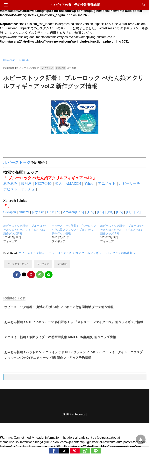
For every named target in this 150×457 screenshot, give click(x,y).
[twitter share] (24, 274)
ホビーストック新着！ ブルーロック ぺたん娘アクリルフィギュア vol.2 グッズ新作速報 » (76, 253)
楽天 (58, 183)
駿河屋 (26, 183)
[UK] (90, 211)
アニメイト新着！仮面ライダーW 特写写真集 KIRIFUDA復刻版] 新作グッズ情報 (60, 337)
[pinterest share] (31, 274)
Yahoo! (89, 183)
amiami (24, 211)
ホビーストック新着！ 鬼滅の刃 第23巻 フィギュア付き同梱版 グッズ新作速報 (59, 307)
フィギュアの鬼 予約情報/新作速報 (74, 4)
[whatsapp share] (40, 274)
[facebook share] (17, 274)
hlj (58, 211)
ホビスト (10, 189)
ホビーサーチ (129, 183)
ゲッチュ (28, 189)
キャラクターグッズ (18, 264)
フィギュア (47, 68)
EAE (50, 211)
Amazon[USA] (73, 211)
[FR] (110, 211)
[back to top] (141, 439)
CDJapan (9, 211)
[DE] (100, 211)
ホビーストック (17, 162)
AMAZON (73, 183)
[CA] (119, 211)
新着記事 (24, 60)
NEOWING (43, 183)
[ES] (137, 211)
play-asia (38, 211)
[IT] (129, 211)
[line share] (49, 274)
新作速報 (62, 264)
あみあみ (10, 183)
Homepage (9, 60)
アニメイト (107, 183)
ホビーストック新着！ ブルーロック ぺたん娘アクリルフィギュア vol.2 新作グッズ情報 (25, 229)
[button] (54, 450)
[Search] (142, 4)
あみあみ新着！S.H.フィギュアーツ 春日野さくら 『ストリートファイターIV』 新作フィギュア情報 (73, 322)
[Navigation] (5, 5)
